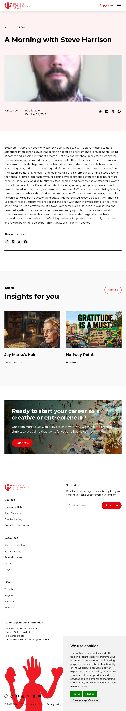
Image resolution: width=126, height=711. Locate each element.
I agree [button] (76, 694)
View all (113, 289)
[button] (118, 5)
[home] (17, 5)
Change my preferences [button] (85, 700)
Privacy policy (54, 704)
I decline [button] (89, 694)
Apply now (106, 5)
